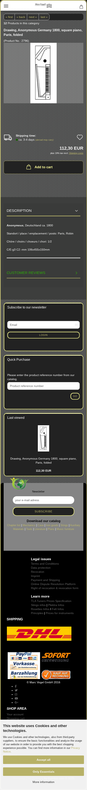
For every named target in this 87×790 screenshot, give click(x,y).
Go (75, 396)
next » (33, 17)
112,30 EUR (43, 470)
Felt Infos (58, 609)
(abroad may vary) (44, 140)
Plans (51, 529)
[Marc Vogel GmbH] (43, 6)
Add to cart (44, 167)
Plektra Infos (56, 605)
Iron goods (52, 525)
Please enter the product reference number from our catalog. (40, 377)
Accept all (43, 759)
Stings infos (38, 605)
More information (43, 782)
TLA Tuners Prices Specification (51, 601)
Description (19, 211)
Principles (37, 613)
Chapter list (13, 525)
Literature (40, 529)
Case (41, 525)
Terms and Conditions (45, 563)
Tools (29, 529)
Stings (64, 525)
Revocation (37, 571)
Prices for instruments (60, 613)
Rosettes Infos (40, 609)
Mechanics (29, 525)
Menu (6, 6)
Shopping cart (15, 718)
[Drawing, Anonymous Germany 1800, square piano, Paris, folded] (43, 72)
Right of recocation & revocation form (55, 588)
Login (43, 335)
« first (9, 17)
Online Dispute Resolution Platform (53, 584)
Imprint (35, 576)
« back (21, 17)
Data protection (41, 567)
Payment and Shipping (45, 580)
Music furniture (65, 529)
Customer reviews (26, 273)
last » (44, 17)
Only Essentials (43, 771)
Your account (15, 714)
